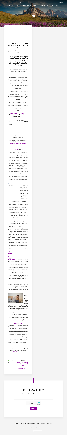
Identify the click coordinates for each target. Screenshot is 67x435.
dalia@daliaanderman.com (22, 362)
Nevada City (43, 427)
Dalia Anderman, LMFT (15, 2)
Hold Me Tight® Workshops (17, 51)
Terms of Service (35, 430)
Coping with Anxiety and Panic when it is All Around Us (18, 45)
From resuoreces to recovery (18, 113)
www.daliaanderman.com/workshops (18, 351)
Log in (33, 431)
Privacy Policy (40, 430)
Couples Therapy (11, 50)
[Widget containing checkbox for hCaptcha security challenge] (33, 403)
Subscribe (33, 408)
